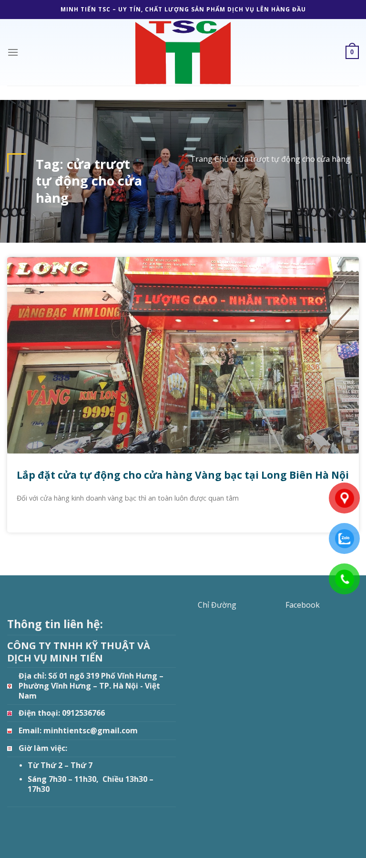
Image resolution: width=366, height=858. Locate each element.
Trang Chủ (209, 159)
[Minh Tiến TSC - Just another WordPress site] (183, 52)
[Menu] (13, 52)
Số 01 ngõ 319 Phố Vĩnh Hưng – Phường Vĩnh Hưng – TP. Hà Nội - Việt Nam (91, 685)
